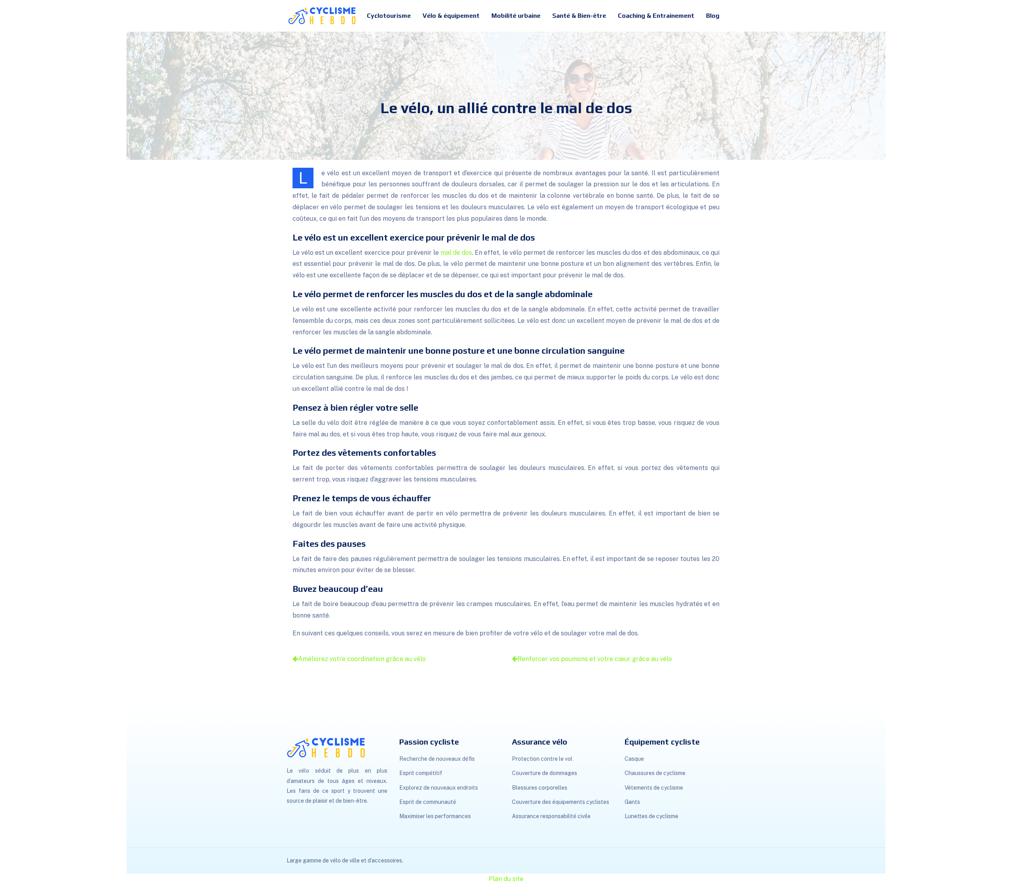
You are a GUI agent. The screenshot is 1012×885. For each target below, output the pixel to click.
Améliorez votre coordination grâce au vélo (362, 659)
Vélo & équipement (451, 15)
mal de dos (456, 252)
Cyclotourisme (389, 15)
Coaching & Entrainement (656, 15)
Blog (712, 15)
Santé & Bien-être (579, 15)
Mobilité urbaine (515, 15)
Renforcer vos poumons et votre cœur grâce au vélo (594, 659)
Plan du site (506, 879)
